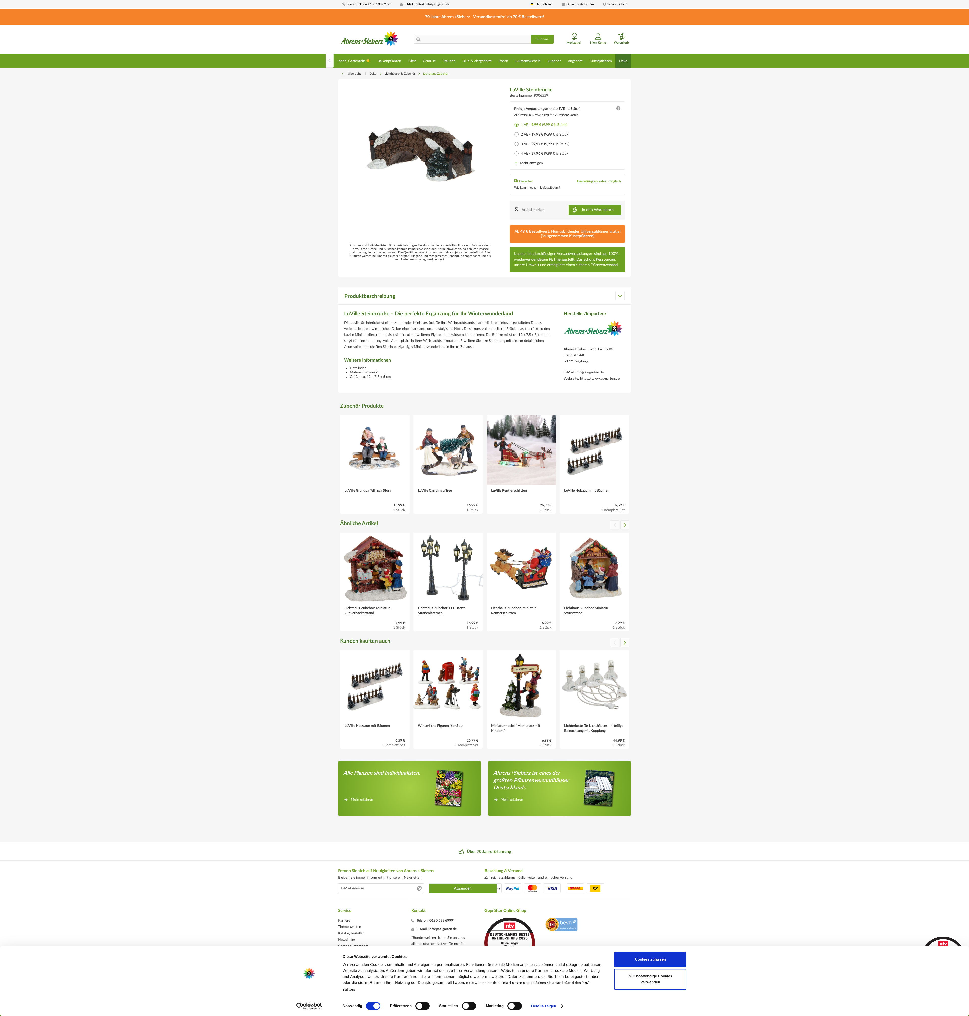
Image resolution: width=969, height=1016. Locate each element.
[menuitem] (369, 4)
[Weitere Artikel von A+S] (593, 332)
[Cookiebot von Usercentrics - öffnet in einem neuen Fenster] (309, 1006)
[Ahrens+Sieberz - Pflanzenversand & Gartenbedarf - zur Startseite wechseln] (369, 40)
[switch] (422, 1006)
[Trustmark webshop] (561, 925)
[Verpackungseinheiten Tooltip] (618, 109)
